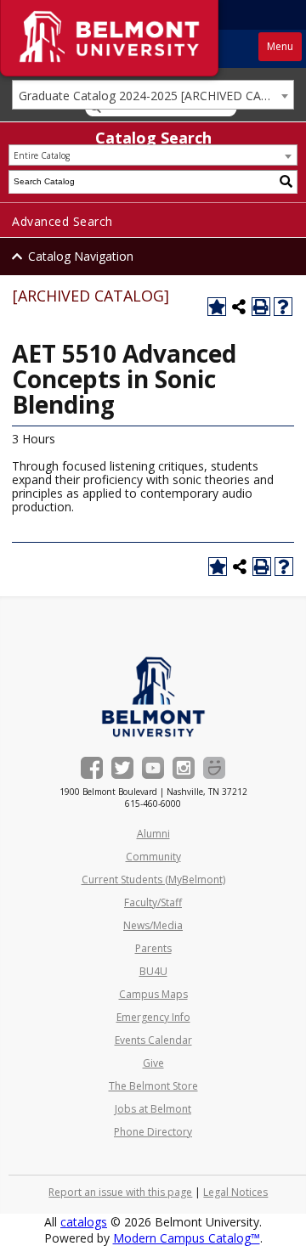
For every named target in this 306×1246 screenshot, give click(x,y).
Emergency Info (153, 1017)
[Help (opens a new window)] (283, 306)
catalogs (83, 1222)
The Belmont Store (153, 1086)
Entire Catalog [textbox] (42, 155)
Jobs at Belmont (153, 1109)
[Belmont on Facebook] (92, 768)
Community (153, 856)
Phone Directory (153, 1132)
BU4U (153, 971)
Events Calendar (153, 1040)
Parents (153, 948)
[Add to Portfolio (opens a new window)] (216, 306)
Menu (280, 46)
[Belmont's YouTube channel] (153, 768)
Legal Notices (235, 1192)
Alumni (153, 833)
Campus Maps (153, 994)
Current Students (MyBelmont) (153, 879)
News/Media (153, 925)
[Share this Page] (239, 306)
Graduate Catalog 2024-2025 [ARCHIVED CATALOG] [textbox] (156, 95)
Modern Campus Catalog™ (186, 1238)
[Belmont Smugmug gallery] (214, 768)
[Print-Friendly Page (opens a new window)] (261, 306)
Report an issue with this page (120, 1192)
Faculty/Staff (153, 902)
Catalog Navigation (80, 256)
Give (153, 1063)
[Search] (286, 182)
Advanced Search (62, 221)
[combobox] (153, 95)
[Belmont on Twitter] (122, 768)
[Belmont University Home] (153, 697)
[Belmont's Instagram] (184, 768)
